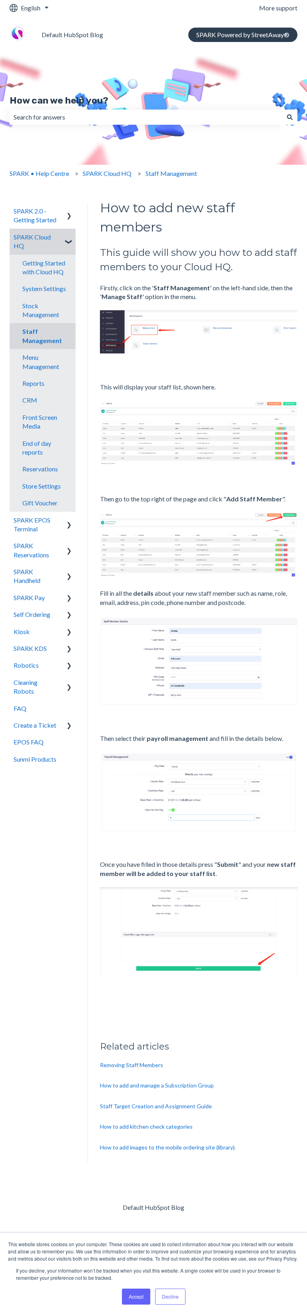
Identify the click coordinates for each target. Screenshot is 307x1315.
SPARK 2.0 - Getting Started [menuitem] (35, 215)
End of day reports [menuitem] (36, 447)
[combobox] (146, 117)
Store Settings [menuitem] (41, 486)
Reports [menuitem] (33, 383)
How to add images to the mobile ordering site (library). (168, 1147)
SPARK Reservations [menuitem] (31, 550)
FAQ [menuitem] (20, 708)
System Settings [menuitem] (44, 288)
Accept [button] (136, 1296)
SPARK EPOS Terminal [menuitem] (32, 524)
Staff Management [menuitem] (42, 335)
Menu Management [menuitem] (40, 361)
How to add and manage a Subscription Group (157, 1085)
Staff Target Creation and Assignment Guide (156, 1106)
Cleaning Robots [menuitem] (26, 686)
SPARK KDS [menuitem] (30, 648)
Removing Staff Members (131, 1065)
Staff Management (171, 173)
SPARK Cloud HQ (107, 173)
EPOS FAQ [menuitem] (29, 742)
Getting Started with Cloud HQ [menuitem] (43, 267)
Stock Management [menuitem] (40, 310)
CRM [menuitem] (29, 400)
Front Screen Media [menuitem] (39, 421)
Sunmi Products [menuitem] (35, 759)
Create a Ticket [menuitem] (35, 725)
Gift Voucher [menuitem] (40, 503)
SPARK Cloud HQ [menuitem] (32, 241)
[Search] (289, 117)
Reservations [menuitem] (40, 469)
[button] (69, 212)
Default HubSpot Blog (72, 34)
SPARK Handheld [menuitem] (27, 576)
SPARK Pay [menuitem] (29, 597)
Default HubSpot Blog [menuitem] (153, 1207)
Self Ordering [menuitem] (32, 614)
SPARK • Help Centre (39, 173)
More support (278, 8)
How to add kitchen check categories (146, 1126)
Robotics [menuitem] (26, 665)
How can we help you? (59, 100)
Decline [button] (170, 1296)
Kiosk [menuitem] (22, 631)
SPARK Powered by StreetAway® (242, 34)
